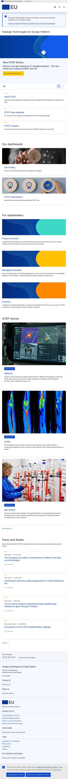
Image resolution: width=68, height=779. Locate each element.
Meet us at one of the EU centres (12, 723)
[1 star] (3, 657)
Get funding (9, 167)
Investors (6, 301)
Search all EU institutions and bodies (13, 758)
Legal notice (6, 746)
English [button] (55, 7)
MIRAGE (8, 373)
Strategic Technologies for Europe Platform (19, 667)
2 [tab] (63, 86)
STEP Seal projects (13, 197)
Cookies (4, 749)
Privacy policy (6, 744)
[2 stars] (5, 657)
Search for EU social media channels (13, 732)
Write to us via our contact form (11, 721)
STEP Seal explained (14, 112)
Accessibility (6, 676)
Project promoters (10, 238)
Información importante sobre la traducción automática (38, 23)
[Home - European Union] (9, 7)
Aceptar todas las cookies (16, 774)
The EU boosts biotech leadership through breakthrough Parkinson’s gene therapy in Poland (30, 605)
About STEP (10, 96)
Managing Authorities (12, 270)
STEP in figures (11, 126)
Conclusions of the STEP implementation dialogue (27, 627)
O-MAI (7, 441)
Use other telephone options (11, 718)
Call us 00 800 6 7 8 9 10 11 (11, 715)
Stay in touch (6, 684)
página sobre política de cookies (47, 767)
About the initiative (8, 693)
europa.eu (17, 706)
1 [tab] (58, 86)
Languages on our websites (10, 741)
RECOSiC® (9, 510)
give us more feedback (28, 657)
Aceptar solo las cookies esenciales (38, 774)
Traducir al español (14, 23)
